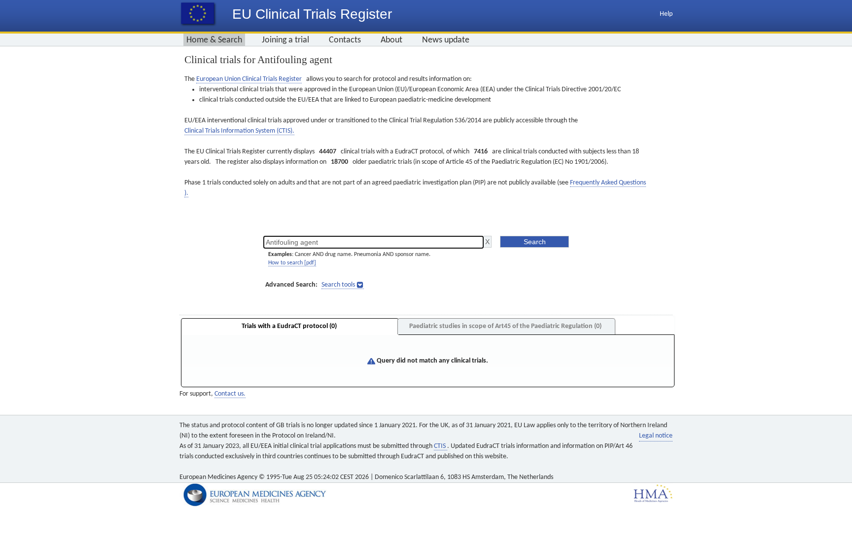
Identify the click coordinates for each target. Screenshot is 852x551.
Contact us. (230, 394)
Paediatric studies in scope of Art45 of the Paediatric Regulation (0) (505, 326)
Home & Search (214, 40)
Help (666, 14)
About (391, 40)
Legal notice (656, 436)
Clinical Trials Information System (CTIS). (239, 131)
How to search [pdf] (292, 263)
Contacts (345, 40)
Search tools (338, 285)
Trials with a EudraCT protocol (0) (289, 326)
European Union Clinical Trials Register (249, 79)
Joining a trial (285, 40)
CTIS (440, 446)
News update (445, 40)
